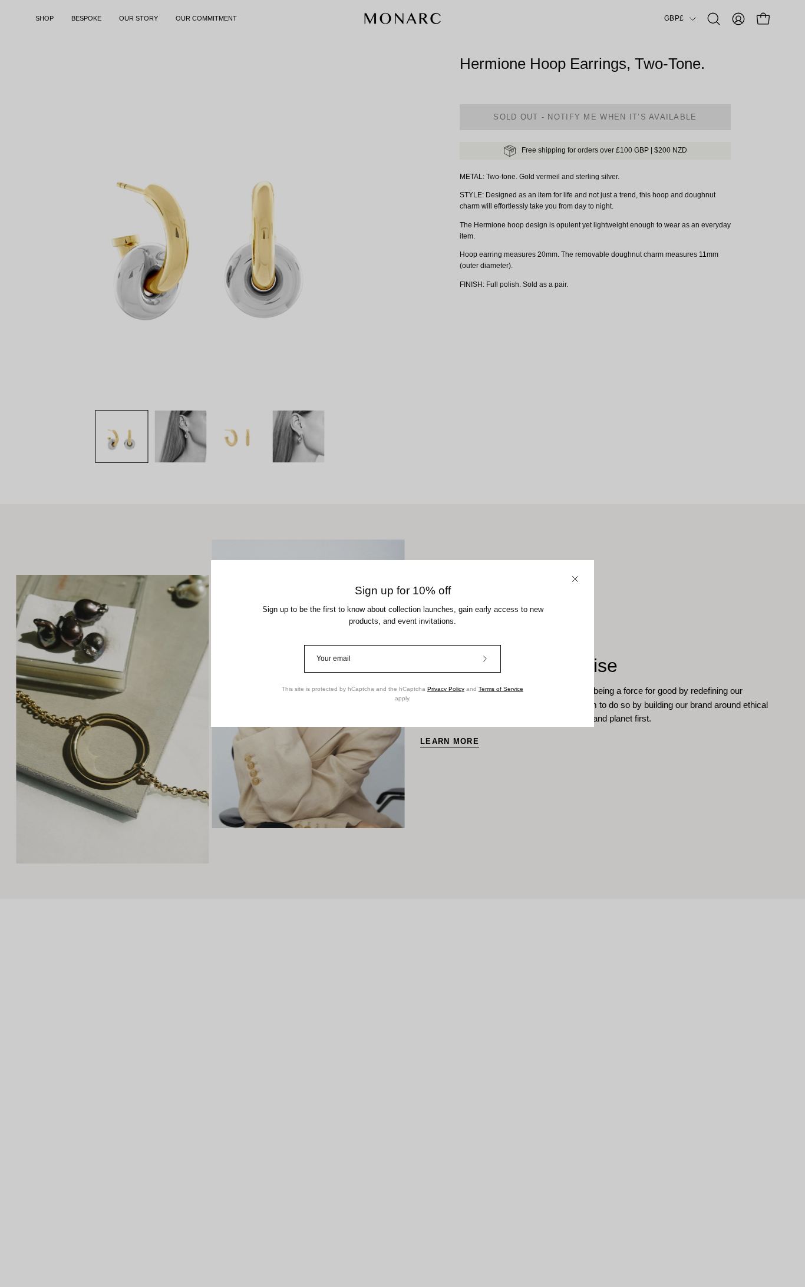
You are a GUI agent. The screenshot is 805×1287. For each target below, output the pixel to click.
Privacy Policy (445, 689)
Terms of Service (501, 689)
